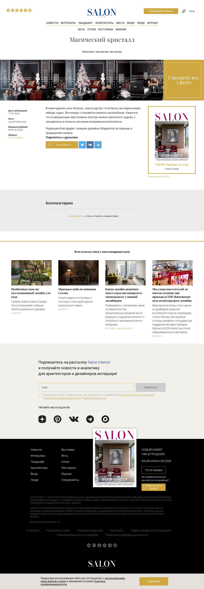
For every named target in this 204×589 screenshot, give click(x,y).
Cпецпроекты (70, 480)
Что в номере (153, 470)
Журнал (152, 22)
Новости (52, 22)
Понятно (154, 581)
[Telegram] (98, 144)
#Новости (16, 313)
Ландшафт (85, 22)
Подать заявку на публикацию (151, 530)
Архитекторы (104, 22)
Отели (91, 29)
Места (120, 22)
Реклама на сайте (58, 530)
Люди (141, 22)
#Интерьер (110, 328)
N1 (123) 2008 (15, 138)
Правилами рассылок (94, 398)
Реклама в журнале (90, 530)
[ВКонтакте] (90, 144)
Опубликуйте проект (161, 11)
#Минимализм (124, 328)
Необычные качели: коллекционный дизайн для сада (30, 293)
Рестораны (105, 29)
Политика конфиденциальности (126, 535)
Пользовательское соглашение (77, 535)
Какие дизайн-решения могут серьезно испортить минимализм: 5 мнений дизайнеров (123, 294)
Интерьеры (68, 22)
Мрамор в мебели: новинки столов (77, 291)
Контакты (117, 530)
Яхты (81, 29)
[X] (82, 144)
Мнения (121, 29)
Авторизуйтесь (76, 216)
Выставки (67, 449)
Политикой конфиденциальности (61, 398)
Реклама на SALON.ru (159, 176)
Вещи (130, 22)
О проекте (32, 530)
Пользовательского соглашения (136, 395)
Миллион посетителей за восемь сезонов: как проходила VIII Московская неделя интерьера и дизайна (172, 294)
